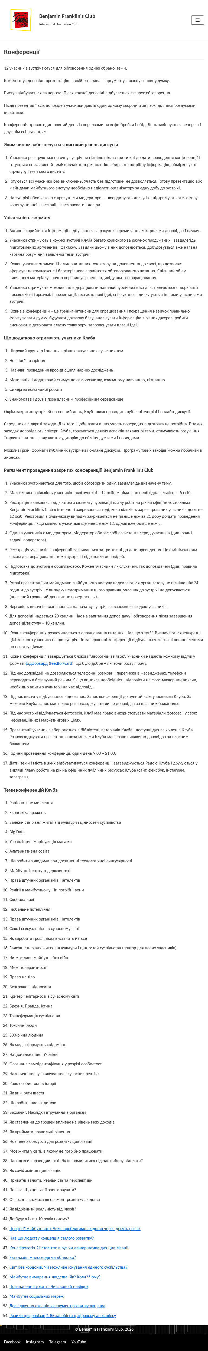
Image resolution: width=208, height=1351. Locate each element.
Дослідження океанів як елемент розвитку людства (57, 1306)
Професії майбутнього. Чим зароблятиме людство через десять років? (75, 1229)
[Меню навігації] (197, 20)
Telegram (57, 1342)
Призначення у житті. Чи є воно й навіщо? (48, 1287)
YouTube (79, 1342)
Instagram (35, 1342)
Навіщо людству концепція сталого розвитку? (51, 1238)
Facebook (12, 1342)
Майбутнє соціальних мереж (36, 1296)
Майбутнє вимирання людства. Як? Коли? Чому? (54, 1277)
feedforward (61, 664)
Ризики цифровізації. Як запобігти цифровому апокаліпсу (62, 1316)
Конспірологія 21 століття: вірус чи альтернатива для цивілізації (68, 1248)
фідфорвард (36, 664)
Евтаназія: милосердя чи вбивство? (42, 1258)
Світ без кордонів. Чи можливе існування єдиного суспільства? (68, 1267)
